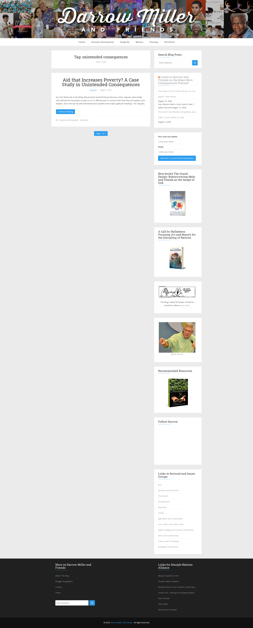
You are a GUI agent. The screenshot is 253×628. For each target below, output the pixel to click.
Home (58, 592)
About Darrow (177, 354)
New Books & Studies (167, 609)
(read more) (185, 305)
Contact (58, 587)
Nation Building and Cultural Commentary (176, 530)
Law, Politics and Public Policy (171, 524)
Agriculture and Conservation (170, 518)
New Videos (163, 604)
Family (161, 513)
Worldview (169, 42)
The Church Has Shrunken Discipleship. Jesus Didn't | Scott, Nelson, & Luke (177, 115)
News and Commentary (168, 535)
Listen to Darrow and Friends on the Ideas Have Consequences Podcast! (175, 80)
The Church (163, 496)
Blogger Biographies (64, 581)
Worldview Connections (168, 547)
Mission (139, 42)
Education (84, 120)
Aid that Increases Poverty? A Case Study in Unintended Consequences (101, 82)
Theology (153, 42)
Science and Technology (168, 541)
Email (160, 147)
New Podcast (164, 598)
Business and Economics (168, 490)
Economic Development (102, 42)
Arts (160, 484)
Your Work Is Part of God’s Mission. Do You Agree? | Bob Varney (176, 94)
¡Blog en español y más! (168, 575)
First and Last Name (167, 136)
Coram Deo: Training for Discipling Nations (176, 592)
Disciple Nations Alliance (168, 581)
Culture (82, 42)
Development (164, 501)
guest (95, 90)
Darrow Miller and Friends (121, 622)
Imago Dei (125, 42)
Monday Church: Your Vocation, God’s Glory (176, 587)
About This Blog (62, 575)
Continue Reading (65, 111)
